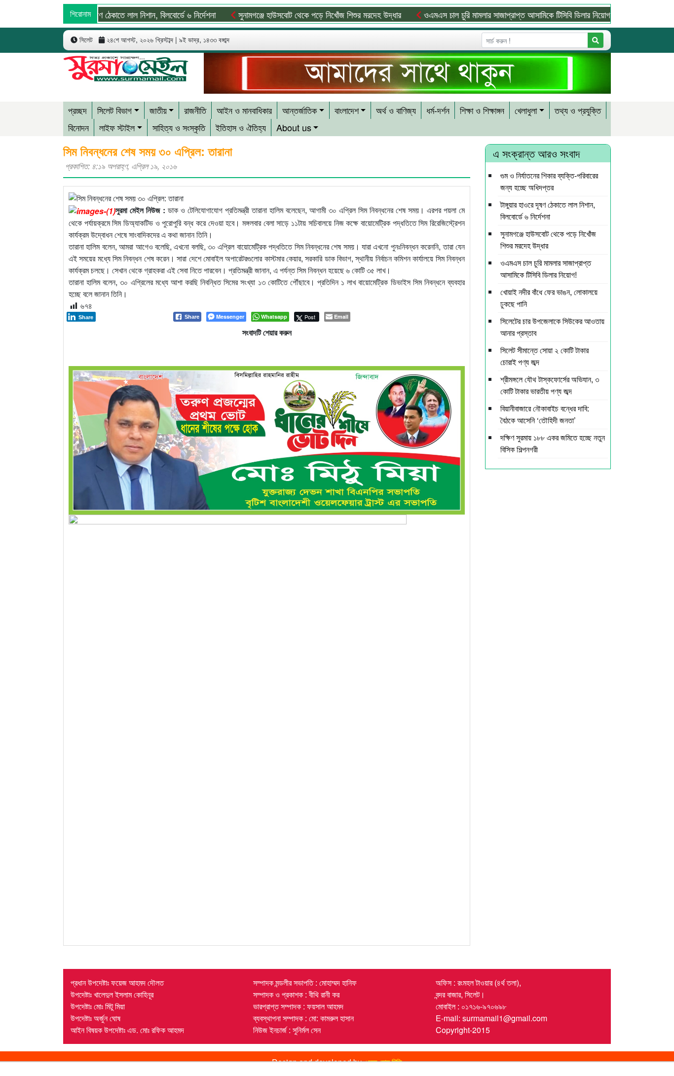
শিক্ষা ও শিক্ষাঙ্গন (482, 110)
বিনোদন (78, 127)
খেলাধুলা (526, 110)
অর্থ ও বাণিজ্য (396, 110)
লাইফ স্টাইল (117, 127)
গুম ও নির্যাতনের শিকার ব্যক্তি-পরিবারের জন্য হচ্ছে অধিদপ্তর (549, 181)
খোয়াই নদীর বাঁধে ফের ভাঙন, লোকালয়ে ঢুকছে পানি (549, 297)
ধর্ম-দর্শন (437, 110)
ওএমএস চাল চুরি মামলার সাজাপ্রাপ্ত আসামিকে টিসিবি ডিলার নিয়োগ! (497, 14)
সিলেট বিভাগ (114, 110)
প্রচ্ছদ (77, 110)
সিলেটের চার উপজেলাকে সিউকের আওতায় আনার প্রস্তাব (552, 326)
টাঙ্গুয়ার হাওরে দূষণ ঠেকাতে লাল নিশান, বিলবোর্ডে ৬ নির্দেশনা (112, 14)
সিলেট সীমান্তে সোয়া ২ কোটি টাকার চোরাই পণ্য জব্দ (544, 356)
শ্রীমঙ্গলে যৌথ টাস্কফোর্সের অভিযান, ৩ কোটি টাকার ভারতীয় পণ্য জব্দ (549, 385)
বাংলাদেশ (347, 110)
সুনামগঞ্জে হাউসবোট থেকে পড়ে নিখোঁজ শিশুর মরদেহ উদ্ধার (298, 14)
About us (293, 127)
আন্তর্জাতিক (299, 110)
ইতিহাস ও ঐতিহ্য (241, 127)
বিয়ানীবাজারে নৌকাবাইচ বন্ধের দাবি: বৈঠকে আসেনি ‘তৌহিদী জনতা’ (544, 414)
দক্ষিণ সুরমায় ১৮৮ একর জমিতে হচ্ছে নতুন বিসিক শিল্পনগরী (552, 443)
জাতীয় (158, 110)
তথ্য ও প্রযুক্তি (578, 110)
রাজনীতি (195, 110)
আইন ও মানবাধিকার (244, 110)
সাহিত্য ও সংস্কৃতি (178, 127)
